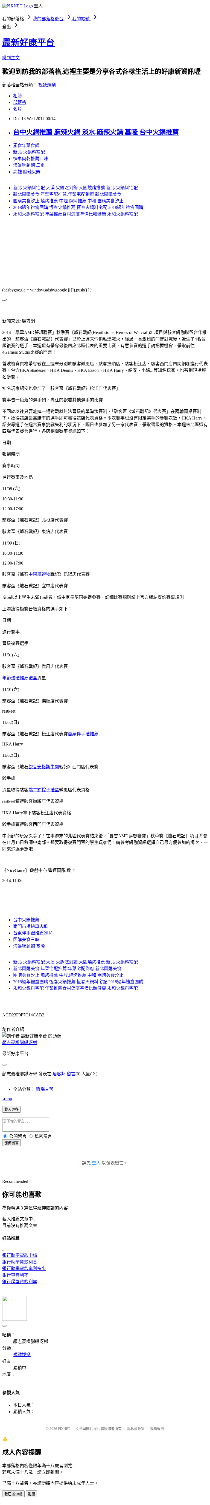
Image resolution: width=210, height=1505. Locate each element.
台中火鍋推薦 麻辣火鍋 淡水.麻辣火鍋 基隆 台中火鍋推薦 (96, 132)
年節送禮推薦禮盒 (19, 678)
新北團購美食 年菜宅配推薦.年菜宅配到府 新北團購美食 (67, 194)
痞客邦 (59, 1074)
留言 (71, 1074)
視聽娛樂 (47, 85)
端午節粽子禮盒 (43, 789)
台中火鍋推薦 (26, 919)
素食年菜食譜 (26, 145)
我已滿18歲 (13, 1494)
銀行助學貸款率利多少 (24, 1268)
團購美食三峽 (26, 939)
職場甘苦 (45, 1089)
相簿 (17, 95)
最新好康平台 (28, 42)
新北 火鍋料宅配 (29, 152)
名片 (17, 109)
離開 (31, 1494)
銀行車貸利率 (15, 1275)
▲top (7, 1098)
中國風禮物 (39, 574)
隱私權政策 (136, 1429)
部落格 (19, 102)
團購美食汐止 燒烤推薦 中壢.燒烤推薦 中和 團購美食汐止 (68, 201)
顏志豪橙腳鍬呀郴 (19, 1042)
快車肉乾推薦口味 (30, 158)
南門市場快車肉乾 (30, 926)
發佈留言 (11, 1143)
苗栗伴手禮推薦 (83, 734)
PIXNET (64, 1429)
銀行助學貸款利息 (19, 1262)
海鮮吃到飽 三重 (29, 165)
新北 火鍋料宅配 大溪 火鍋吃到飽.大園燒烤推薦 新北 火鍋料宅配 (75, 187)
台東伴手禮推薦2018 (32, 933)
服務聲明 (157, 1429)
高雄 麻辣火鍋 (26, 171)
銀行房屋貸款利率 (19, 1281)
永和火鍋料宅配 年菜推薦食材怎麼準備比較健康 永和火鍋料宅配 (75, 214)
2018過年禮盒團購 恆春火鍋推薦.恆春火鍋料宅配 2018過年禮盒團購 (78, 207)
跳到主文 (11, 57)
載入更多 (11, 1109)
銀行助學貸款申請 (19, 1255)
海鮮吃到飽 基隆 (29, 946)
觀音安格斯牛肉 (43, 766)
